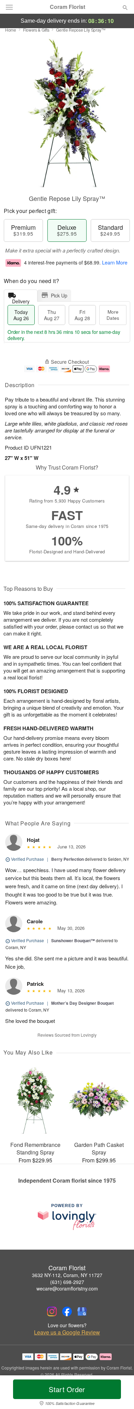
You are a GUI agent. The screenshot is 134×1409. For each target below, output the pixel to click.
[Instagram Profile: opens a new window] (52, 1311)
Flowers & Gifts (36, 30)
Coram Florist (67, 7)
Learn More (114, 262)
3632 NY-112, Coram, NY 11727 (67, 1275)
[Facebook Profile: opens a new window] (67, 1311)
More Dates (113, 314)
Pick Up (59, 295)
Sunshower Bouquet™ (73, 940)
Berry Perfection (67, 859)
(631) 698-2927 (67, 1281)
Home (10, 30)
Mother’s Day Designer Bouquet (82, 1003)
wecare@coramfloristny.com (67, 1288)
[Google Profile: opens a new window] (82, 1311)
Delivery (21, 300)
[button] (119, 1393)
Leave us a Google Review (67, 1332)
